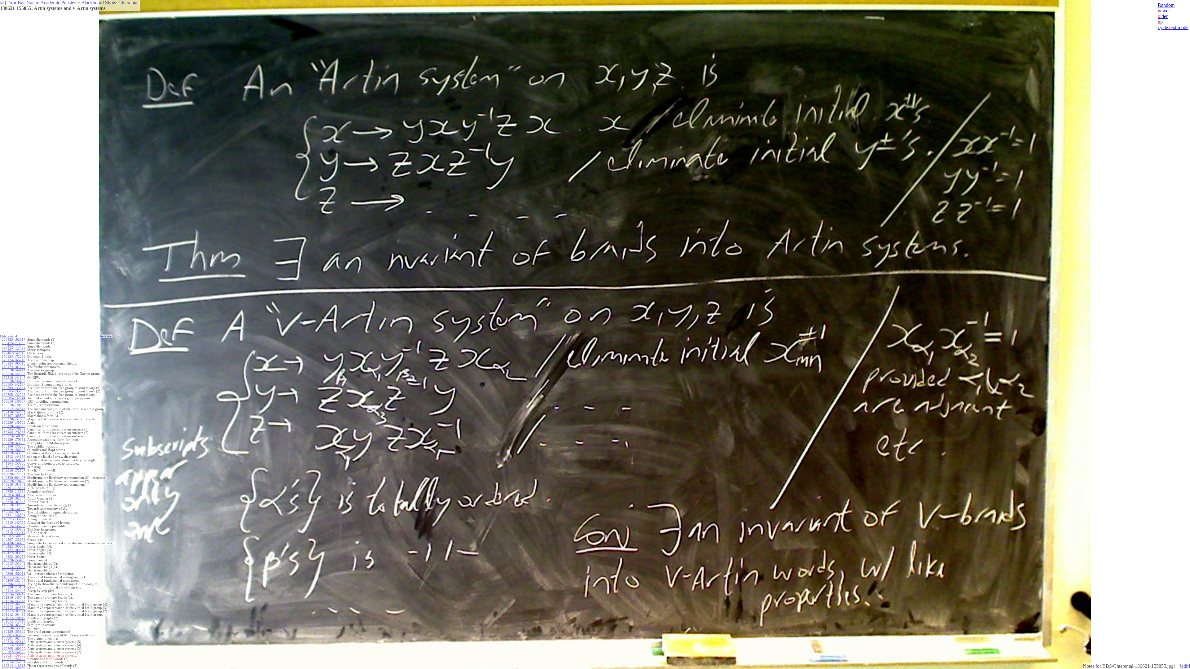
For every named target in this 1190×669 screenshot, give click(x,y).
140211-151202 (13, 577)
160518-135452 (13, 381)
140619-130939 (13, 509)
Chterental (128, 2)
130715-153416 (13, 645)
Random (1166, 5)
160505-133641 (13, 388)
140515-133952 (13, 529)
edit (1184, 666)
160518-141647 (13, 377)
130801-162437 (13, 638)
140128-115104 (13, 587)
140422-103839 (13, 553)
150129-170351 (13, 439)
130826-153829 (13, 631)
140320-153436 (13, 560)
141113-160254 (13, 460)
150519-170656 (13, 405)
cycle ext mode (1173, 27)
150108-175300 (13, 446)
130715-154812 (13, 642)
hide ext (106, 336)
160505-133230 (13, 391)
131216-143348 (13, 601)
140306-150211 (13, 573)
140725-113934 (13, 491)
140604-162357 (13, 512)
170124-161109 (13, 367)
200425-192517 (13, 339)
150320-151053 (13, 419)
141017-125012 (13, 467)
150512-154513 (13, 409)
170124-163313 (13, 363)
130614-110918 (13, 665)
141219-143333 (13, 453)
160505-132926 (13, 394)
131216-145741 (13, 597)
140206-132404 (13, 580)
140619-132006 (13, 505)
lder (1163, 16)
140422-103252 (13, 556)
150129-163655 (13, 443)
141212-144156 (13, 456)
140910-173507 (13, 470)
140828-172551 (13, 474)
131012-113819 (13, 621)
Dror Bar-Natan (22, 2)
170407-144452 (13, 350)
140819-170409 (13, 481)
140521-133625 (13, 519)
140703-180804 (13, 495)
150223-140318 (13, 436)
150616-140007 (13, 401)
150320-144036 (13, 426)
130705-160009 (13, 648)
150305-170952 (13, 429)
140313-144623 (13, 570)
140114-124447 (13, 590)
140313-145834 (13, 567)
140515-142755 (13, 522)
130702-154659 (13, 652)
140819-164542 (13, 484)
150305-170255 (13, 433)
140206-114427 (13, 584)
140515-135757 (13, 526)
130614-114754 (13, 662)
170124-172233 (13, 356)
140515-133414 (13, 533)
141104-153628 (13, 463)
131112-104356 (13, 608)
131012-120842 (13, 618)
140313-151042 (13, 563)
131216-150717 (13, 594)
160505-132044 (13, 398)
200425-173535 (13, 343)
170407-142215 (13, 353)
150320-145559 (13, 422)
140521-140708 (13, 516)
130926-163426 (13, 625)
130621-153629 (13, 659)
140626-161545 (13, 502)
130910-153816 (13, 628)
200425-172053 (13, 346)
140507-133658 (13, 539)
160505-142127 (13, 384)
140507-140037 (13, 536)
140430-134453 (13, 543)
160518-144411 (13, 370)
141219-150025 (13, 450)
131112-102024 (13, 611)
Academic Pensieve (59, 2)
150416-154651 (13, 412)
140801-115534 (13, 488)
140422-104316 (13, 550)
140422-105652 (13, 546)
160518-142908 (13, 374)
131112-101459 (13, 614)
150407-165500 (13, 416)
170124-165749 (13, 360)
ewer (1164, 10)
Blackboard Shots (98, 2)
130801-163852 (13, 635)
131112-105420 (13, 604)
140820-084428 (13, 477)
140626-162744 (13, 498)
